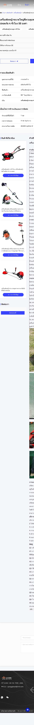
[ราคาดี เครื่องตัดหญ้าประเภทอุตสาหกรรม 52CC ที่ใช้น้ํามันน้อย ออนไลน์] (13, 273)
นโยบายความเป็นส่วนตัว (8, 711)
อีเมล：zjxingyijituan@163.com (13, 687)
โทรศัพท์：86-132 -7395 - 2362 (13, 683)
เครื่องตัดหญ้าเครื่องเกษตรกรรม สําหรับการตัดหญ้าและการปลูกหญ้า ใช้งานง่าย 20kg (13, 251)
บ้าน (19, 5)
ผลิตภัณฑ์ (9, 13)
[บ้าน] (7, 5)
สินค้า (27, 5)
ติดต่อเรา (13, 61)
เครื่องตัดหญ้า (18, 13)
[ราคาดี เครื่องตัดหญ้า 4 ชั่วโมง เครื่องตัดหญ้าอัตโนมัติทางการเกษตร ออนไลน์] (13, 154)
